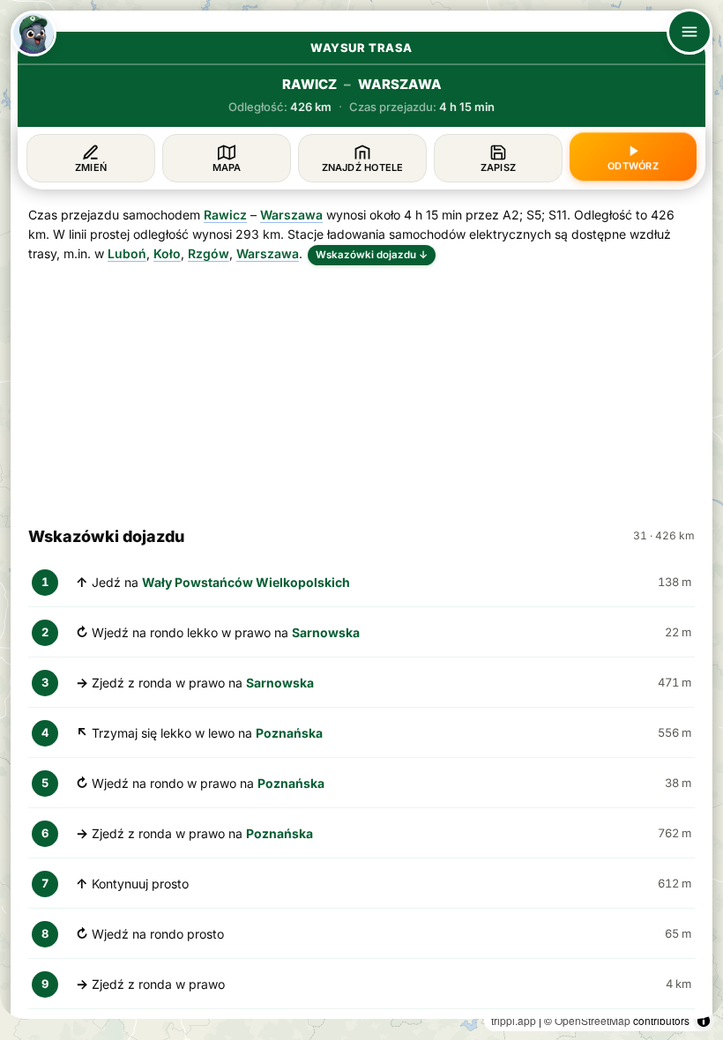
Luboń (127, 253)
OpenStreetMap (592, 1020)
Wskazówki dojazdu (372, 255)
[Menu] (689, 32)
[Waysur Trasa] (33, 33)
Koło (167, 253)
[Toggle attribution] (703, 1020)
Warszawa (291, 214)
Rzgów (208, 253)
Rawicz (225, 214)
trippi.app (513, 1020)
